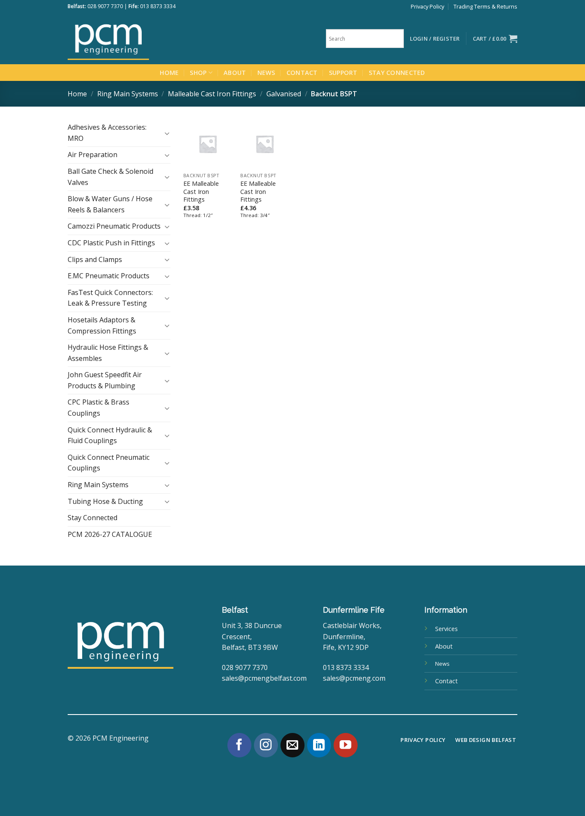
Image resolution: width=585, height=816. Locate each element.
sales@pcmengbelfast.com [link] (264, 678)
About (235, 72)
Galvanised (283, 93)
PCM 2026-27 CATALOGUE (110, 534)
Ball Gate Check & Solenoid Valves (110, 177)
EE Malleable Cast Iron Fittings (201, 191)
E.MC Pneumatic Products (108, 275)
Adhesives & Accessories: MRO (107, 132)
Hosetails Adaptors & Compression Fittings (102, 325)
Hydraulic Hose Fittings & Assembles (108, 352)
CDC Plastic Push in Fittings (111, 242)
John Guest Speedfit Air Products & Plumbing (105, 380)
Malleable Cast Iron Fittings (212, 93)
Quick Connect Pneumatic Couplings (108, 463)
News (266, 72)
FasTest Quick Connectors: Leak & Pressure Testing (110, 298)
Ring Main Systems (127, 93)
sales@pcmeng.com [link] (354, 678)
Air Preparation (92, 154)
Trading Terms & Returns (485, 6)
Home (169, 72)
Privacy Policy (427, 6)
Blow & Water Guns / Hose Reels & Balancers (110, 204)
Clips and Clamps (95, 259)
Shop (198, 72)
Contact (302, 72)
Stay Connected (397, 72)
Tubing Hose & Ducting (105, 501)
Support (343, 72)
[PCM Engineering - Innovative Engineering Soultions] (132, 38)
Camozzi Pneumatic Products (114, 226)
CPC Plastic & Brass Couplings (98, 407)
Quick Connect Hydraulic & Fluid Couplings (110, 435)
